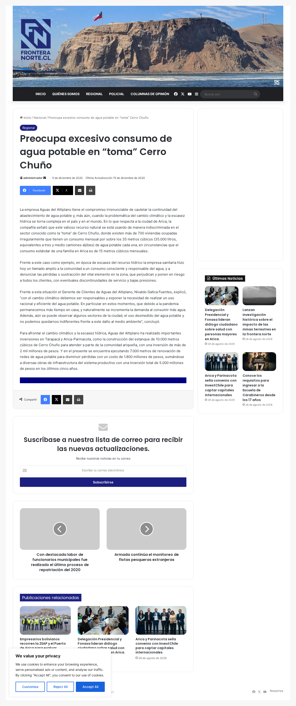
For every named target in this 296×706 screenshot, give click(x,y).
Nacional (40, 117)
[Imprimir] (90, 190)
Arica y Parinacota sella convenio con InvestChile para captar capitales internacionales (157, 646)
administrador (33, 178)
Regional (94, 94)
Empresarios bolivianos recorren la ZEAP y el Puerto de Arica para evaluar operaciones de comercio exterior (43, 648)
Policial (116, 94)
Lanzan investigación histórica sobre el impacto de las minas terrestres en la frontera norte (259, 322)
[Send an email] (44, 178)
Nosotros (276, 691)
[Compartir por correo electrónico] (79, 190)
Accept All (90, 687)
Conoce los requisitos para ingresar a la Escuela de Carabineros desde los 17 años (259, 387)
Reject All (60, 687)
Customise (30, 687)
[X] (56, 399)
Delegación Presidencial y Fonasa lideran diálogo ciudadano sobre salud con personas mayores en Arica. (101, 646)
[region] (60, 672)
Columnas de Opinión (150, 94)
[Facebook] (45, 399)
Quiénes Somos (66, 94)
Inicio (41, 94)
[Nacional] (148, 46)
